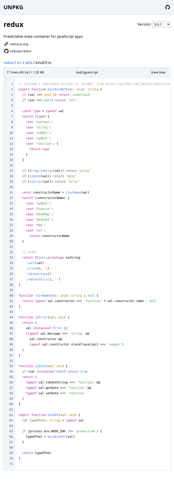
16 (11, 165)
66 (11, 436)
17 (11, 171)
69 (11, 453)
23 (11, 203)
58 (11, 393)
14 (11, 154)
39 (11, 290)
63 (11, 420)
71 (11, 464)
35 (11, 268)
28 (11, 230)
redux (9, 62)
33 (11, 257)
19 (11, 181)
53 (11, 366)
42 (11, 306)
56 (11, 382)
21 (11, 192)
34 (11, 263)
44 (11, 317)
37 (11, 279)
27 (11, 225)
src (19, 62)
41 (11, 301)
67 (11, 442)
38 (11, 284)
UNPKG (13, 7)
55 (11, 377)
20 (11, 187)
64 (11, 426)
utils (28, 62)
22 (11, 198)
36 (11, 274)
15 (11, 160)
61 (11, 409)
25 (11, 214)
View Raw (158, 72)
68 (11, 447)
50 (11, 350)
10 (11, 133)
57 (11, 388)
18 (11, 176)
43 (11, 312)
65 (11, 431)
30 (11, 241)
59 (11, 398)
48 (11, 339)
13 (11, 149)
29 (11, 236)
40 (11, 295)
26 (11, 219)
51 (11, 355)
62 (11, 415)
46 (11, 328)
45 (11, 322)
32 (11, 252)
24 (11, 209)
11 (11, 138)
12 (11, 143)
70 (11, 458)
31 (11, 246)
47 (11, 333)
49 (11, 344)
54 (11, 371)
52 (11, 360)
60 (11, 404)
